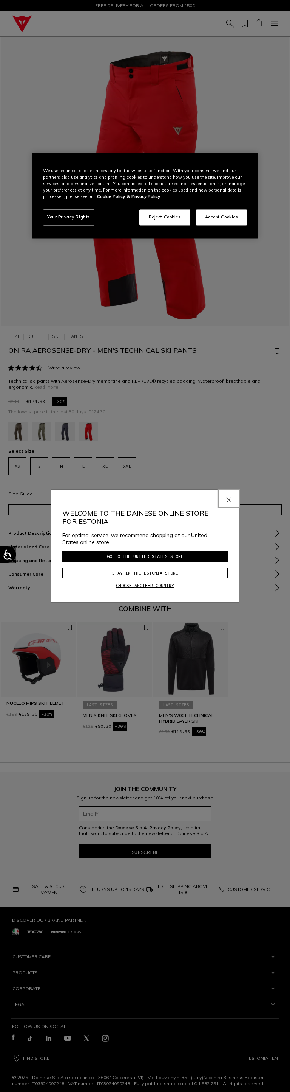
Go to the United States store (145, 556)
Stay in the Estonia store (145, 573)
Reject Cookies (165, 217)
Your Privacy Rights (68, 217)
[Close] (229, 498)
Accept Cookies (221, 217)
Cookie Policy (111, 196)
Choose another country (145, 585)
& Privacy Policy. (144, 196)
